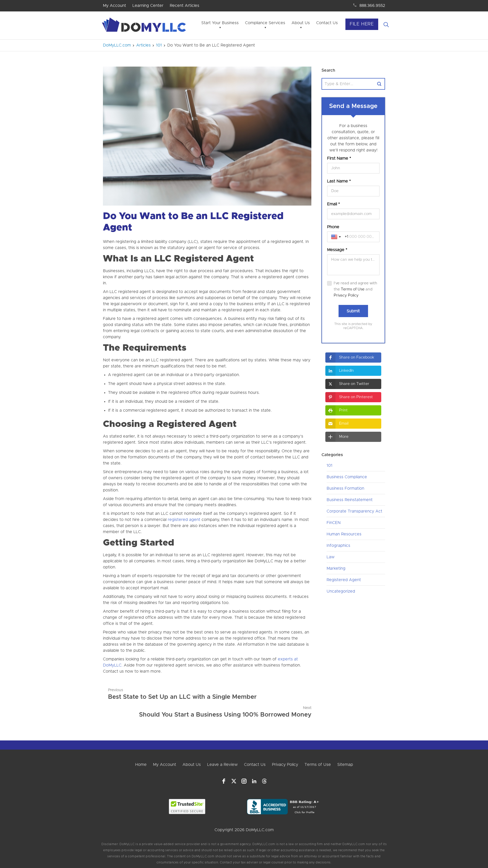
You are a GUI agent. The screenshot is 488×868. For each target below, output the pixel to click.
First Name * (339, 158)
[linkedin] (254, 781)
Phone (333, 227)
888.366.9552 (372, 6)
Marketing (336, 568)
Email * (333, 204)
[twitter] (234, 781)
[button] (353, 357)
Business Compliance (347, 477)
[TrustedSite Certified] (187, 806)
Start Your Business (220, 23)
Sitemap (345, 765)
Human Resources (344, 534)
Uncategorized (341, 591)
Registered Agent (344, 580)
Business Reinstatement (350, 500)
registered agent (185, 520)
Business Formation (345, 488)
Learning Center (147, 6)
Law (330, 557)
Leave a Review (222, 765)
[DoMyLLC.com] (145, 26)
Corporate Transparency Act (354, 511)
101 (329, 465)
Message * (337, 250)
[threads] (264, 781)
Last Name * (339, 181)
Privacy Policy (346, 295)
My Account (114, 6)
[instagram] (244, 781)
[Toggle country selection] (336, 237)
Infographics (338, 546)
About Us (301, 23)
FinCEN (334, 523)
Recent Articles (184, 6)
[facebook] (224, 781)
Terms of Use (352, 289)
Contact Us (327, 23)
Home (141, 765)
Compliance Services (265, 23)
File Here (362, 24)
